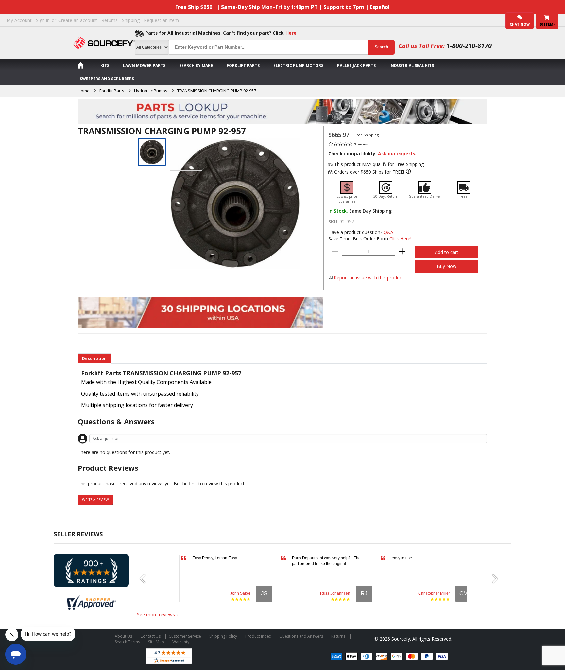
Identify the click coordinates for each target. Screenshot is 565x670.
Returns (109, 20)
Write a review (95, 499)
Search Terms (127, 641)
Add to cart (446, 252)
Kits (104, 65)
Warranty (180, 641)
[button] (145, 579)
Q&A (388, 232)
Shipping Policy (223, 636)
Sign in (43, 20)
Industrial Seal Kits (411, 65)
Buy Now (446, 266)
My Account (19, 20)
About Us (123, 636)
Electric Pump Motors (298, 65)
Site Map (156, 641)
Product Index (258, 636)
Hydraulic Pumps (150, 91)
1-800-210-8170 (469, 45)
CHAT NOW (520, 24)
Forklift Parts (243, 65)
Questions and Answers (301, 636)
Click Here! (400, 239)
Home (84, 91)
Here (291, 33)
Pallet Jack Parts (356, 65)
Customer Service (185, 636)
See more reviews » (158, 614)
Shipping (131, 20)
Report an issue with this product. (369, 277)
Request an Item (161, 20)
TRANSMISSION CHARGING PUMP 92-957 (216, 91)
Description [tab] (94, 358)
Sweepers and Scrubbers (107, 78)
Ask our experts (396, 153)
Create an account (77, 20)
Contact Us (150, 636)
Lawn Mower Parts (144, 65)
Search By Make (196, 65)
